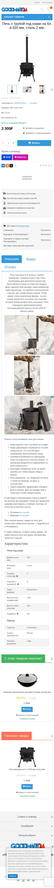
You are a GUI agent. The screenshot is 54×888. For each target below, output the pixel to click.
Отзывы (10, 267)
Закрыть (12, 876)
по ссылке (24, 512)
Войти (37, 3)
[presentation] (2, 89)
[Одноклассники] (7, 165)
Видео (31, 259)
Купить (36, 143)
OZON (8, 157)
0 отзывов (33, 103)
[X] (11, 165)
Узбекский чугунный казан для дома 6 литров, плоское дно (27, 692)
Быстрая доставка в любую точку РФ (22, 198)
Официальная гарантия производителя (23, 203)
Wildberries (21, 157)
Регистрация (47, 3)
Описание (11, 259)
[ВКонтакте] (3, 165)
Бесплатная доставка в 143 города (21, 194)
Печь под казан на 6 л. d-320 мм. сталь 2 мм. (27, 769)
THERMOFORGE (20, 103)
